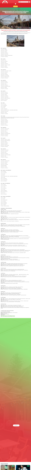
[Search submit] (29, 1)
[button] (15, 3)
